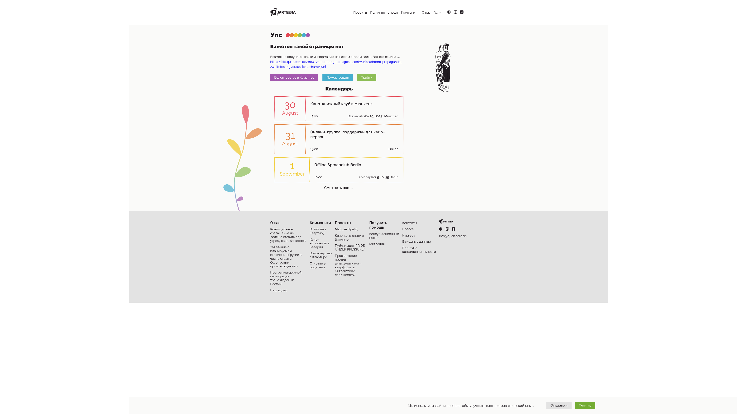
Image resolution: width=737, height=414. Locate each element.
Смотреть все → (339, 187)
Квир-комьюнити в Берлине (349, 237)
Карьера (408, 235)
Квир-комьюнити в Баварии (320, 243)
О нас (426, 12)
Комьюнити (410, 12)
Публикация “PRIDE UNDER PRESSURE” (350, 247)
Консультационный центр (384, 236)
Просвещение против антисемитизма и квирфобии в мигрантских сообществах (348, 265)
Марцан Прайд (346, 229)
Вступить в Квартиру (318, 231)
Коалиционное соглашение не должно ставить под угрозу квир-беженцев (288, 235)
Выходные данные (416, 241)
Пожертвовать (337, 77)
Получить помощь (384, 12)
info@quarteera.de (453, 236)
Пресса (408, 229)
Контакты (409, 223)
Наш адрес (278, 290)
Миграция (377, 244)
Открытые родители (318, 265)
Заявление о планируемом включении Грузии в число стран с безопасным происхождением (286, 256)
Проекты (360, 12)
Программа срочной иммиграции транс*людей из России (286, 278)
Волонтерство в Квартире (294, 77)
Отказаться (559, 405)
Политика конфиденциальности (419, 250)
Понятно (585, 405)
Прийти (366, 77)
